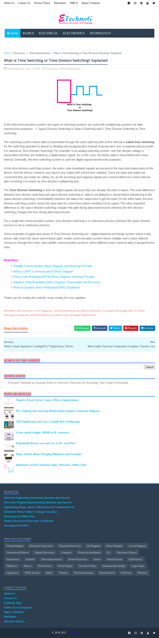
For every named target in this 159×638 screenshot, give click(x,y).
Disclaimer (60, 3)
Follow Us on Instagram (18, 607)
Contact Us (24, 3)
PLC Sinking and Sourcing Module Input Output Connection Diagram (57, 411)
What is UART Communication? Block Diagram (43, 271)
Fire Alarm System (83, 572)
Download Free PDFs (16, 525)
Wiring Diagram (15, 545)
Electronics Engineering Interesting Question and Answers (38, 502)
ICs (109, 552)
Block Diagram (114, 545)
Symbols (30, 559)
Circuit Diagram (137, 545)
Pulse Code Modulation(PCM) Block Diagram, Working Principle (53, 276)
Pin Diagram (93, 545)
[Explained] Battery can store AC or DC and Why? (46, 443)
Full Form (126, 572)
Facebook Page (13, 602)
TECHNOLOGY (100, 33)
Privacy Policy (42, 3)
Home (14, 33)
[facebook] (129, 3)
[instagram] (135, 3)
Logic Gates (137, 565)
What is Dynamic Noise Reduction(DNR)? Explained (46, 287)
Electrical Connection (41, 545)
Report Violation (91, 3)
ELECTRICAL (48, 33)
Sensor (97, 559)
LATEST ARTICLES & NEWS (27, 42)
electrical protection (70, 545)
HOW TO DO (61, 42)
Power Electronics (77, 559)
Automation (13, 559)
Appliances (12, 572)
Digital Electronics (45, 552)
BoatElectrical (107, 572)
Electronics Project (127, 552)
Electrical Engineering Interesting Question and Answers (37, 497)
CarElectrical (135, 559)
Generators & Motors (18, 552)
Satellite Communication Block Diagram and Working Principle (52, 266)
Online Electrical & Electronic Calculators (29, 520)
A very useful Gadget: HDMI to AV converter (42, 432)
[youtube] (147, 3)
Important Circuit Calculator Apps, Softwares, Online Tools (51, 464)
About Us (9, 3)
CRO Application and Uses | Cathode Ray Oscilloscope (48, 421)
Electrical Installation (89, 552)
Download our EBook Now (19, 516)
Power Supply (65, 565)
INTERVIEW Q (84, 42)
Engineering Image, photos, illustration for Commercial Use (39, 507)
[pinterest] (141, 3)
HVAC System (32, 572)
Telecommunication (39, 53)
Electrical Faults (87, 565)
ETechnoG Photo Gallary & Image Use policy (30, 511)
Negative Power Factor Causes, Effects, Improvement (47, 400)
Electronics (19, 53)
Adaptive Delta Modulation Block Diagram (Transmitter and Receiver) (56, 282)
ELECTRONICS (74, 33)
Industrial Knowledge (113, 565)
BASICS (28, 33)
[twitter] (154, 3)
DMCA (74, 3)
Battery (28, 565)
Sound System (114, 559)
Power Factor (45, 565)
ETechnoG (73, 632)
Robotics (142, 572)
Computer (66, 552)
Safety (49, 572)
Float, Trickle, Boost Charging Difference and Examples (49, 454)
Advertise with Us (14, 621)
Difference (12, 565)
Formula (63, 572)
